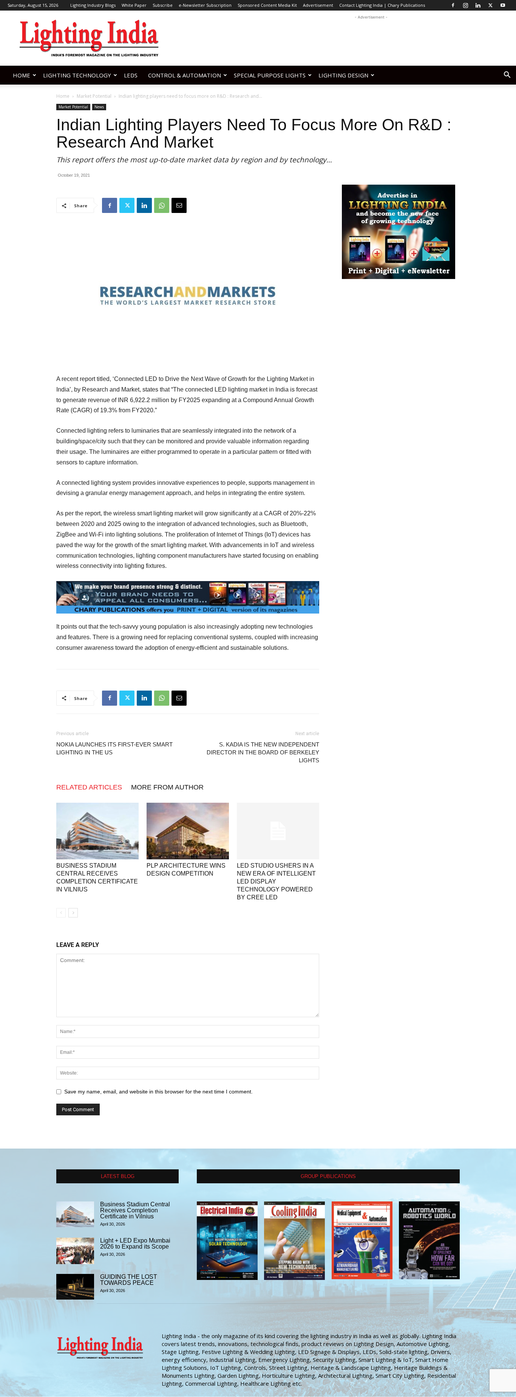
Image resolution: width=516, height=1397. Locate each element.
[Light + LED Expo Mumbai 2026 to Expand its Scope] (75, 1251)
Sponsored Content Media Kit (267, 5)
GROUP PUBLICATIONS (328, 1176)
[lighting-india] (398, 232)
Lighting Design (343, 75)
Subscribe (163, 5)
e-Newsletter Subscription (205, 5)
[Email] (179, 205)
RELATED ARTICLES (89, 787)
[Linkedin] (478, 5)
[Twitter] (490, 5)
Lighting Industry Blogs (93, 5)
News (99, 106)
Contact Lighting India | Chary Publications (382, 5)
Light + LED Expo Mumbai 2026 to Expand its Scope (135, 1243)
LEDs (130, 75)
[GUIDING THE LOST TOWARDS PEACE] (75, 1287)
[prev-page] (61, 912)
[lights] (187, 597)
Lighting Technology (77, 75)
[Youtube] (502, 5)
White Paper (134, 5)
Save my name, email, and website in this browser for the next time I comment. (158, 1092)
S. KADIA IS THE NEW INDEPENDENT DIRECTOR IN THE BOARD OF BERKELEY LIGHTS (263, 752)
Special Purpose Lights (270, 75)
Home (21, 75)
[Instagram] (465, 5)
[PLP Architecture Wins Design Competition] (188, 831)
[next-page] (73, 912)
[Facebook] (453, 5)
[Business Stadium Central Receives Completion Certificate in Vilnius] (97, 831)
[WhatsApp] (161, 205)
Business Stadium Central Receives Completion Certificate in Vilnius (135, 1210)
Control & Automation (184, 75)
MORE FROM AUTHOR (167, 787)
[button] (507, 75)
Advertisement (318, 5)
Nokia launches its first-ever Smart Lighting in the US (114, 748)
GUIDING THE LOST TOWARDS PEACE (128, 1280)
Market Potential (94, 96)
